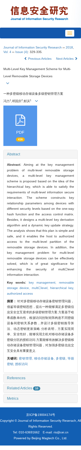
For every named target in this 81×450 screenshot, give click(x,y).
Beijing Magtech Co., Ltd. (49, 438)
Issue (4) (21, 52)
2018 (69, 47)
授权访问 (21, 364)
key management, (44, 282)
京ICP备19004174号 (40, 415)
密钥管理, (26, 358)
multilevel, (41, 288)
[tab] (40, 154)
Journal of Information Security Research (32, 47)
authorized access (20, 293)
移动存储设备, (45, 358)
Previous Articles (39, 58)
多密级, (62, 358)
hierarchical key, (62, 288)
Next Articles (65, 58)
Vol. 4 (7, 52)
